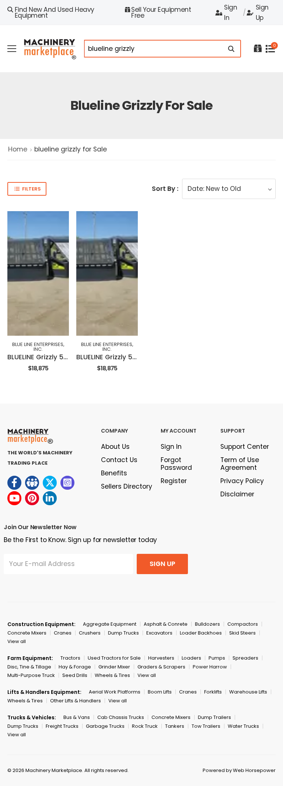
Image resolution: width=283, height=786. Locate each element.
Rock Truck (145, 726)
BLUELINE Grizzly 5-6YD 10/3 (51, 357)
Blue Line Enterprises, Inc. (38, 347)
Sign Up (262, 12)
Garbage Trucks (105, 726)
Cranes (62, 632)
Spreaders (245, 658)
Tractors (70, 658)
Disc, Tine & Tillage (29, 666)
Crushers (90, 632)
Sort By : (165, 188)
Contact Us (119, 459)
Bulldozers (207, 624)
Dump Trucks (123, 632)
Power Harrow (210, 666)
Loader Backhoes (201, 632)
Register (174, 480)
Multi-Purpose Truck (31, 675)
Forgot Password (176, 463)
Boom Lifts (160, 691)
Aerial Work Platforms (114, 691)
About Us (115, 446)
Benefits (114, 473)
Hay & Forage (75, 666)
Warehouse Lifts (248, 691)
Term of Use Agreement (239, 463)
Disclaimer (237, 494)
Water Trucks (243, 726)
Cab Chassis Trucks (120, 717)
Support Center (244, 446)
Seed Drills (74, 675)
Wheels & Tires (112, 675)
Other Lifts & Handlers (75, 700)
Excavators (159, 632)
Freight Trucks (62, 726)
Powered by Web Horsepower (239, 770)
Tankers (174, 726)
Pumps (217, 658)
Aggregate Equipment (109, 624)
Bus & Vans (76, 717)
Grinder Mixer (114, 666)
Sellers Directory (126, 486)
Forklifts (213, 691)
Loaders (191, 658)
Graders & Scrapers (161, 666)
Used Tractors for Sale (114, 658)
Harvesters (161, 658)
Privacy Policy (242, 480)
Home (17, 149)
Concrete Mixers (26, 632)
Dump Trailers (214, 717)
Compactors (242, 624)
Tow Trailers (206, 726)
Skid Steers (242, 632)
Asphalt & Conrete (166, 624)
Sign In (230, 12)
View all (16, 641)
